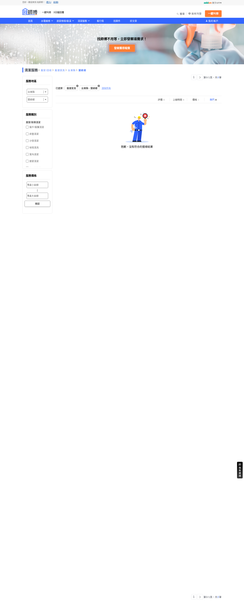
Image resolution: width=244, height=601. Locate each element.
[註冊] (55, 2)
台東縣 (72, 70)
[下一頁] (200, 77)
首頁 (30, 21)
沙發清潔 (34, 140)
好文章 (133, 21)
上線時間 (177, 99)
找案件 (116, 21)
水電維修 (45, 21)
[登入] (48, 2)
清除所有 (106, 88)
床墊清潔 (34, 134)
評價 (160, 99)
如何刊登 (197, 13)
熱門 (212, 99)
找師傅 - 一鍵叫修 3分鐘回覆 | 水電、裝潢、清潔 (29, 11)
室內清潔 (34, 154)
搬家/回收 (46, 70)
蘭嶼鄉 (82, 70)
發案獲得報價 (122, 48)
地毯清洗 (34, 147)
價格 (194, 99)
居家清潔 (34, 161)
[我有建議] (240, 470)
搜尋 (182, 13)
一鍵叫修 (213, 13)
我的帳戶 (213, 21)
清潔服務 (82, 21)
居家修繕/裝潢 (64, 21)
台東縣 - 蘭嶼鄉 (89, 88)
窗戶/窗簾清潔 (36, 127)
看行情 (100, 21)
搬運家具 (60, 70)
